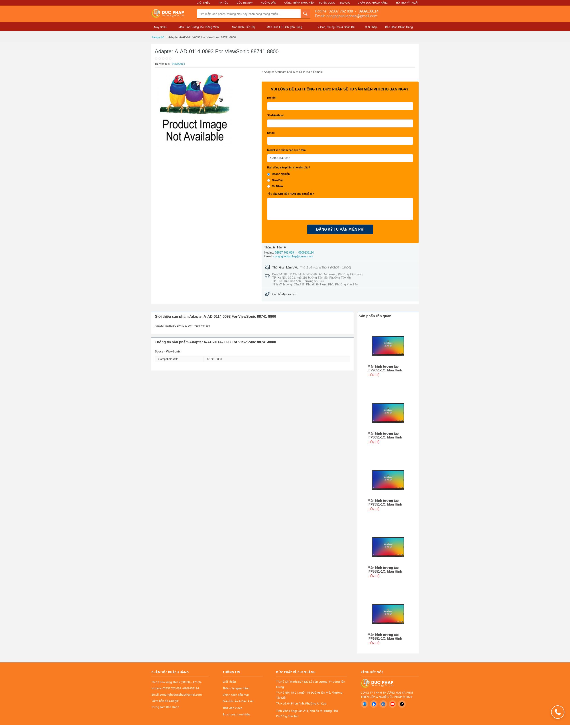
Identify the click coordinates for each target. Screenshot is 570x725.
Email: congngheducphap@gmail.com (346, 16)
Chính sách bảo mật (236, 695)
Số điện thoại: (275, 115)
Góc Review (244, 2)
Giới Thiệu (203, 2)
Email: (271, 132)
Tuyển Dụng (327, 2)
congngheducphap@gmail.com (293, 256)
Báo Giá (345, 2)
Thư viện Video (232, 708)
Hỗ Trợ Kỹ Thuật (407, 2)
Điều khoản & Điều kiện (238, 701)
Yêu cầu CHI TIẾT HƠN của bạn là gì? (290, 193)
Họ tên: (271, 97)
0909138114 (368, 11)
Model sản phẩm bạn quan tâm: (287, 150)
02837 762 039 (341, 11)
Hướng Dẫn (268, 2)
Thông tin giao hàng (236, 688)
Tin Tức (223, 2)
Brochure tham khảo (236, 714)
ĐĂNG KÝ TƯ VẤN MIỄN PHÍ (340, 229)
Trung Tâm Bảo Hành (165, 707)
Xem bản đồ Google (165, 701)
